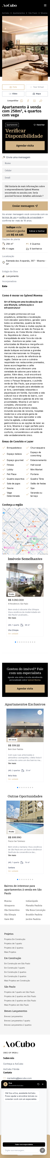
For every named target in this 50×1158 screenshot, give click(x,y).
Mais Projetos (10, 952)
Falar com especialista (24, 1144)
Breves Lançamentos (13, 1016)
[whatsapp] (21, 101)
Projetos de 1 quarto (13, 943)
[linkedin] (34, 101)
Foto (15, 87)
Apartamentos (19, 13)
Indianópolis (32, 901)
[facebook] (28, 101)
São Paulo (32, 13)
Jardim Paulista (33, 919)
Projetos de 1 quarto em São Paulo (19, 992)
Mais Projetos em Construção (17, 980)
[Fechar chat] (43, 1084)
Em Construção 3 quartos (15, 976)
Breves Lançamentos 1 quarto (17, 1020)
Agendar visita (25, 145)
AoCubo (5, 13)
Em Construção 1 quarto (14, 968)
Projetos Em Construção (14, 939)
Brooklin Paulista (34, 914)
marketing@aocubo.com (19, 1078)
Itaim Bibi (9, 919)
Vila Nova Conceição (35, 910)
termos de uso (9, 217)
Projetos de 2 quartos (13, 948)
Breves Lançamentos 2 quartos (17, 1025)
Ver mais (12, 618)
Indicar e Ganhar (37, 231)
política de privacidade (30, 217)
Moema (44, 13)
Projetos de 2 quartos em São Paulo (20, 996)
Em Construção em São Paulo (17, 963)
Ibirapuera (9, 905)
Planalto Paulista (34, 905)
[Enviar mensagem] (42, 1150)
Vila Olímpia (10, 914)
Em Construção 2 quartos (15, 972)
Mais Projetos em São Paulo (16, 1005)
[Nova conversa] (38, 1084)
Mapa (38, 94)
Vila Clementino (11, 910)
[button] (15, 642)
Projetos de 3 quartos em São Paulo (20, 1000)
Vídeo (14, 94)
